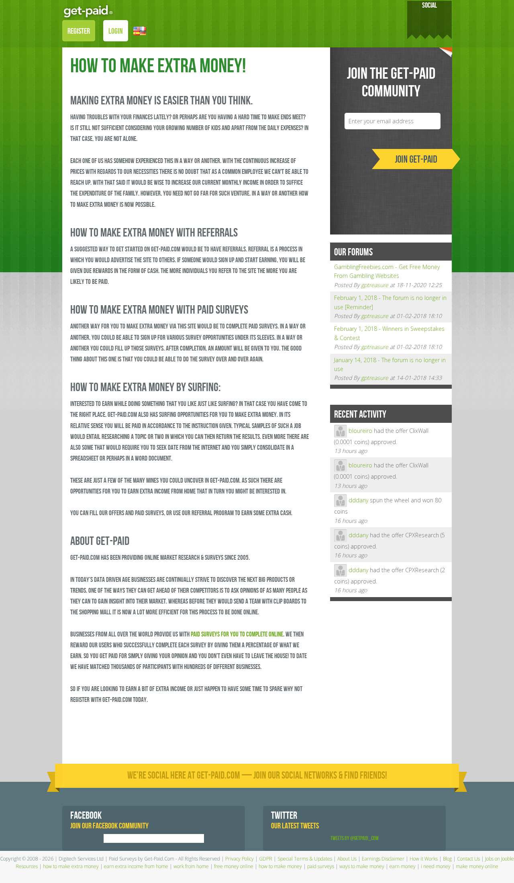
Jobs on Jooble (499, 858)
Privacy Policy (239, 858)
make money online (477, 866)
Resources (27, 866)
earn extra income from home (136, 866)
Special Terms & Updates (304, 858)
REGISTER (78, 31)
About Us (347, 858)
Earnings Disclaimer (383, 858)
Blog (447, 858)
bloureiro (360, 430)
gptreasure (374, 285)
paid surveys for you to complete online (237, 634)
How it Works (424, 858)
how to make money (280, 866)
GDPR (265, 858)
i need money (436, 866)
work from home (191, 866)
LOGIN (115, 31)
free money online (233, 866)
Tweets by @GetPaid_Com (354, 838)
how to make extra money (71, 866)
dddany (358, 500)
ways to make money (361, 866)
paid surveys (320, 866)
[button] (139, 30)
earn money (403, 866)
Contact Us (468, 858)
